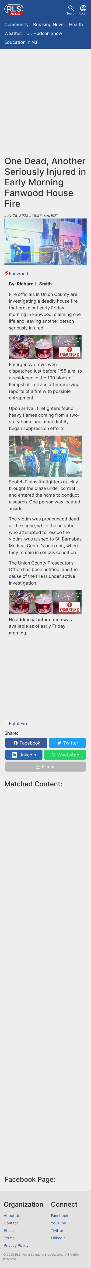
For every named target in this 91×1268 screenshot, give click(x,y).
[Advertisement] (45, 99)
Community (16, 24)
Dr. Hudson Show (44, 33)
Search (71, 13)
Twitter (70, 743)
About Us (12, 1215)
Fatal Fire (18, 723)
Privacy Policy (16, 1245)
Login (83, 13)
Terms (9, 1238)
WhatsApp (67, 755)
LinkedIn (26, 755)
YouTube (58, 1223)
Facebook (29, 743)
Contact (11, 1223)
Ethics (9, 1230)
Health (76, 24)
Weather (13, 33)
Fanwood (18, 273)
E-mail (48, 766)
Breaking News (49, 24)
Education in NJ (20, 42)
